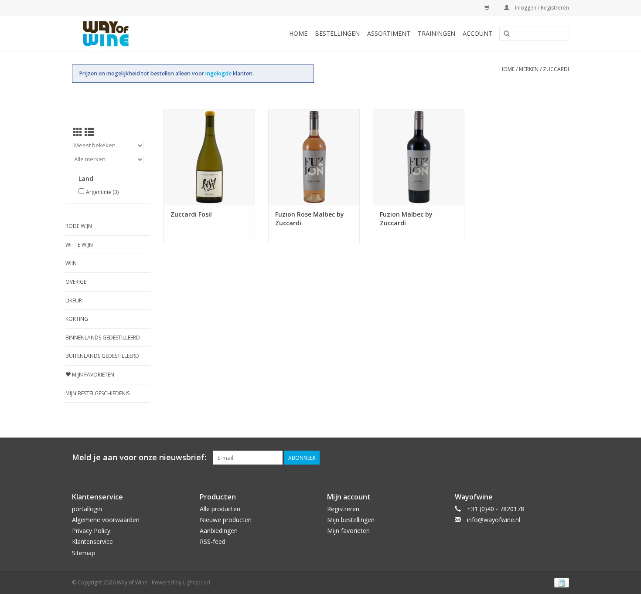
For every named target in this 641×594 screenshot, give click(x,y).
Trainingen (436, 33)
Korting (76, 318)
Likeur (73, 300)
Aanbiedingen (219, 530)
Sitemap (83, 553)
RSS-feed (212, 541)
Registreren (343, 509)
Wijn (71, 263)
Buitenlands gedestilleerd (102, 356)
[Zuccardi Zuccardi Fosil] (209, 157)
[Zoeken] (506, 34)
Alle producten (220, 509)
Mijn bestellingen (351, 520)
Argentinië (102, 192)
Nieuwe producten (226, 520)
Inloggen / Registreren (541, 7)
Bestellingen (337, 33)
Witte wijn (79, 244)
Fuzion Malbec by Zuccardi (406, 218)
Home (298, 33)
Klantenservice (92, 541)
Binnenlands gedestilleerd (102, 337)
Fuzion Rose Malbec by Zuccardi (309, 218)
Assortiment (388, 33)
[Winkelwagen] (485, 7)
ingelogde (219, 73)
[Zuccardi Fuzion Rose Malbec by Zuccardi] (314, 157)
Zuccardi (556, 69)
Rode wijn (78, 226)
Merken (529, 69)
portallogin (87, 509)
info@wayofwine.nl (493, 520)
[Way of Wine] (119, 33)
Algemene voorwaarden (106, 520)
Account (477, 33)
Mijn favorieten (92, 374)
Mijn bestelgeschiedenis (97, 393)
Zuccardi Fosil (191, 214)
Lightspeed (196, 582)
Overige (75, 281)
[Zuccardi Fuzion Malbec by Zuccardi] (418, 157)
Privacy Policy (91, 530)
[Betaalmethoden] (560, 582)
